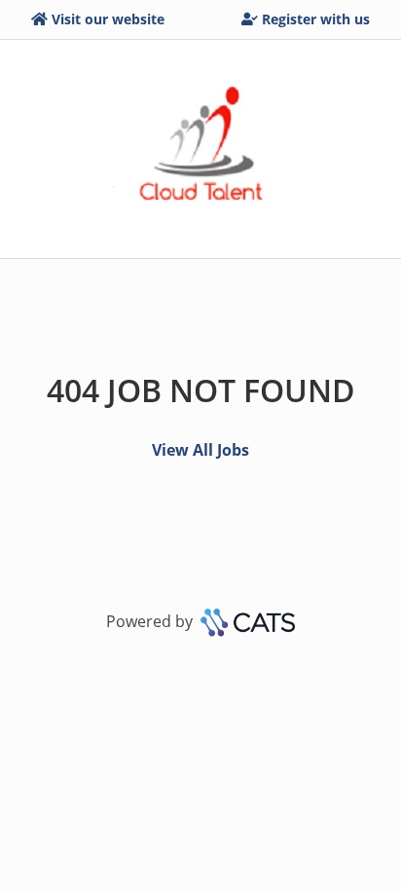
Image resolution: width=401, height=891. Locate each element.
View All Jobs (200, 450)
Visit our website (108, 19)
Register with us (316, 19)
